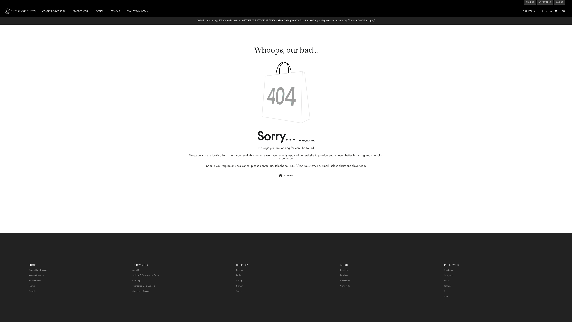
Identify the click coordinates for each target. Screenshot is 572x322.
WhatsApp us (545, 2)
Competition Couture (38, 269)
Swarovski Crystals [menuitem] (138, 11)
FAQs (238, 275)
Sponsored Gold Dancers (143, 285)
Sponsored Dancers (141, 291)
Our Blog (136, 280)
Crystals (32, 291)
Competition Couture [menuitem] (54, 11)
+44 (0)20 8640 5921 (303, 166)
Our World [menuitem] (529, 11)
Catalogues (345, 280)
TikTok (447, 280)
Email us (530, 2)
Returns (239, 269)
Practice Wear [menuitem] (80, 11)
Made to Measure (36, 275)
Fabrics (32, 285)
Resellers (344, 275)
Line (446, 296)
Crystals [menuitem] (115, 11)
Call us (559, 2)
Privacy (239, 285)
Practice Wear (35, 280)
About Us (136, 269)
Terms (238, 291)
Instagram (448, 275)
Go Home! (288, 175)
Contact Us (345, 285)
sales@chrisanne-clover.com (348, 166)
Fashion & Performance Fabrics (146, 275)
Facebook (448, 269)
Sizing (239, 280)
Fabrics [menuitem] (99, 11)
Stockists (344, 269)
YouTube (447, 285)
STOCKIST (262, 20)
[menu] (291, 11)
